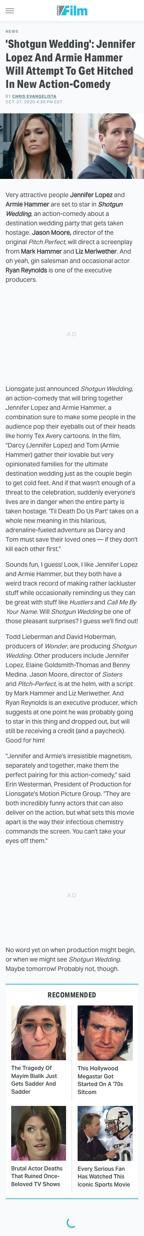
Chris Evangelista (34, 96)
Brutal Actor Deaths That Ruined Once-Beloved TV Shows (37, 1176)
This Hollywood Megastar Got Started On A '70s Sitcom (100, 1080)
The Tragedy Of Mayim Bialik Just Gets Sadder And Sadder (34, 1079)
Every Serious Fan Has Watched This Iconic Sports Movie (104, 1176)
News (12, 31)
